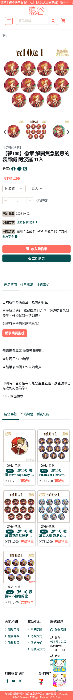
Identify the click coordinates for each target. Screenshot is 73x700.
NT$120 (10, 481)
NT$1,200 (46, 481)
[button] (63, 21)
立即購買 (38, 258)
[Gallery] (36, 132)
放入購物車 (39, 249)
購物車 (29, 481)
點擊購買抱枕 (15, 333)
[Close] (64, 660)
